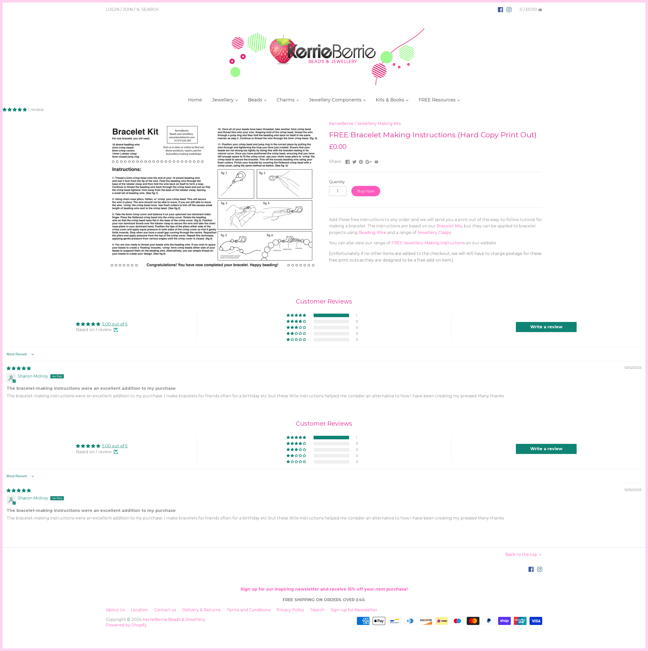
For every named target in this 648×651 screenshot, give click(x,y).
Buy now (365, 191)
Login (112, 9)
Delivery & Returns (201, 609)
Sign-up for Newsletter (354, 609)
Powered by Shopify (126, 625)
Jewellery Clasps (434, 232)
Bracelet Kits (449, 226)
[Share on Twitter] (354, 161)
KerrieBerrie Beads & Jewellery (174, 619)
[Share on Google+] (369, 161)
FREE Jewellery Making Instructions (428, 243)
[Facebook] (500, 9)
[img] (19, 368)
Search (317, 609)
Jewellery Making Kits (379, 123)
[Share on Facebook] (348, 161)
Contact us (165, 609)
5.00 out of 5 (115, 324)
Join (128, 9)
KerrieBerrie (341, 123)
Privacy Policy (290, 609)
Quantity (337, 182)
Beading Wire (372, 232)
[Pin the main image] (361, 161)
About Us (115, 609)
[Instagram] (509, 9)
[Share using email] (376, 161)
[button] (15, 109)
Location (139, 609)
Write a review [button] (546, 326)
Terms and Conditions (248, 609)
